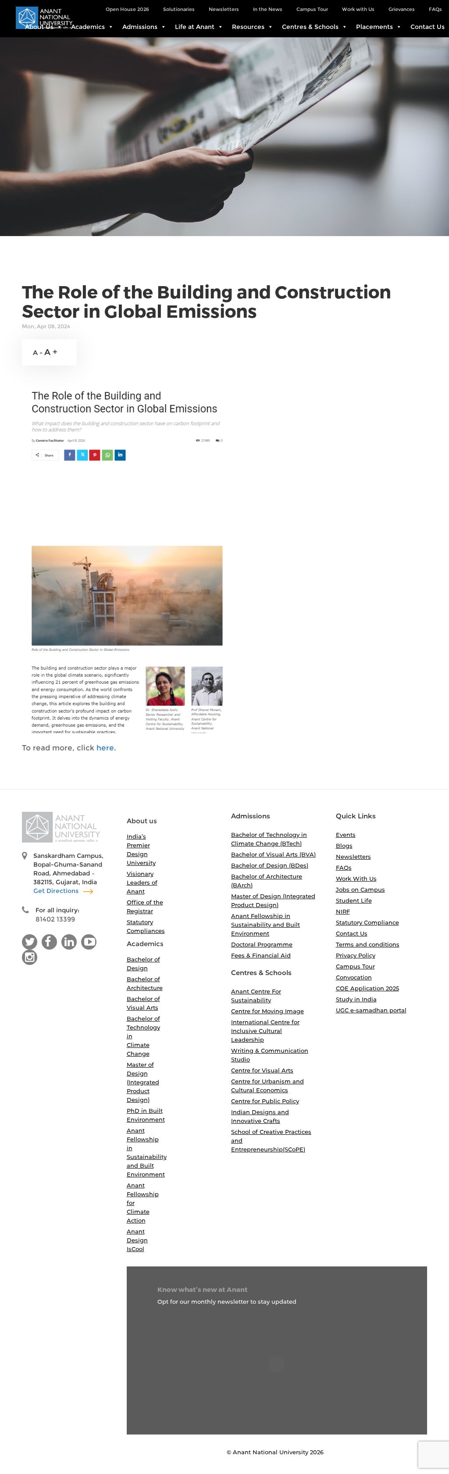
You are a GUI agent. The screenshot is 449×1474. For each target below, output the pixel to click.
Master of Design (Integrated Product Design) (143, 1082)
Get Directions (56, 891)
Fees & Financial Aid (261, 955)
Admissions (139, 27)
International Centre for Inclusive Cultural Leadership (265, 1031)
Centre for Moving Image (267, 1011)
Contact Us (427, 27)
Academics (88, 27)
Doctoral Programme (261, 944)
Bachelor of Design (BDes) (269, 865)
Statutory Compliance (367, 922)
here (105, 747)
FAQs (344, 867)
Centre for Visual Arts (262, 1070)
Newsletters (353, 856)
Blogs (344, 845)
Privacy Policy (355, 955)
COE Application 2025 (367, 988)
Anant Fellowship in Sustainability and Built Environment (265, 924)
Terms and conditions (367, 944)
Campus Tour (355, 966)
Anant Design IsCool (137, 1240)
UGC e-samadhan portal (371, 1010)
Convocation (354, 977)
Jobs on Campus (360, 889)
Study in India (356, 999)
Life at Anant (194, 27)
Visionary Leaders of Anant (142, 882)
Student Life (354, 900)
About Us (39, 27)
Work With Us (356, 878)
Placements (374, 27)
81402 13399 (55, 919)
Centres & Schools (310, 27)
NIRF (343, 911)
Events (346, 834)
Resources (248, 27)
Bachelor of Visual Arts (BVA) (273, 854)
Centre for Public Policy (265, 1101)
